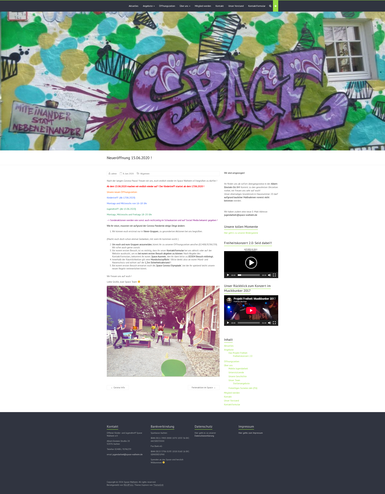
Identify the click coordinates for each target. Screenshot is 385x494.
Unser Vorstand (236, 5)
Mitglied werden (203, 5)
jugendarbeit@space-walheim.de (128, 454)
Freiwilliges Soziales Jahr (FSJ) (243, 388)
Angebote (148, 5)
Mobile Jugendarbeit (238, 368)
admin (114, 173)
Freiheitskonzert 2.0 (242, 356)
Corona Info (118, 387)
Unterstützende (236, 372)
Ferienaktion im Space (204, 387)
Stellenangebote (241, 383)
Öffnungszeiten (167, 5)
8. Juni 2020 (128, 173)
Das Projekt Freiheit (238, 352)
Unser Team (234, 380)
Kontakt (220, 5)
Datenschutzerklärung (204, 435)
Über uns (184, 5)
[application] (251, 263)
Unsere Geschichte (238, 376)
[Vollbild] (274, 275)
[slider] (249, 275)
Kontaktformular (256, 5)
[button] (251, 263)
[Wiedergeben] (227, 275)
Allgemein (144, 173)
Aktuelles (133, 5)
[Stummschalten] (269, 275)
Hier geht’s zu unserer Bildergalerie (241, 232)
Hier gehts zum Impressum (251, 433)
